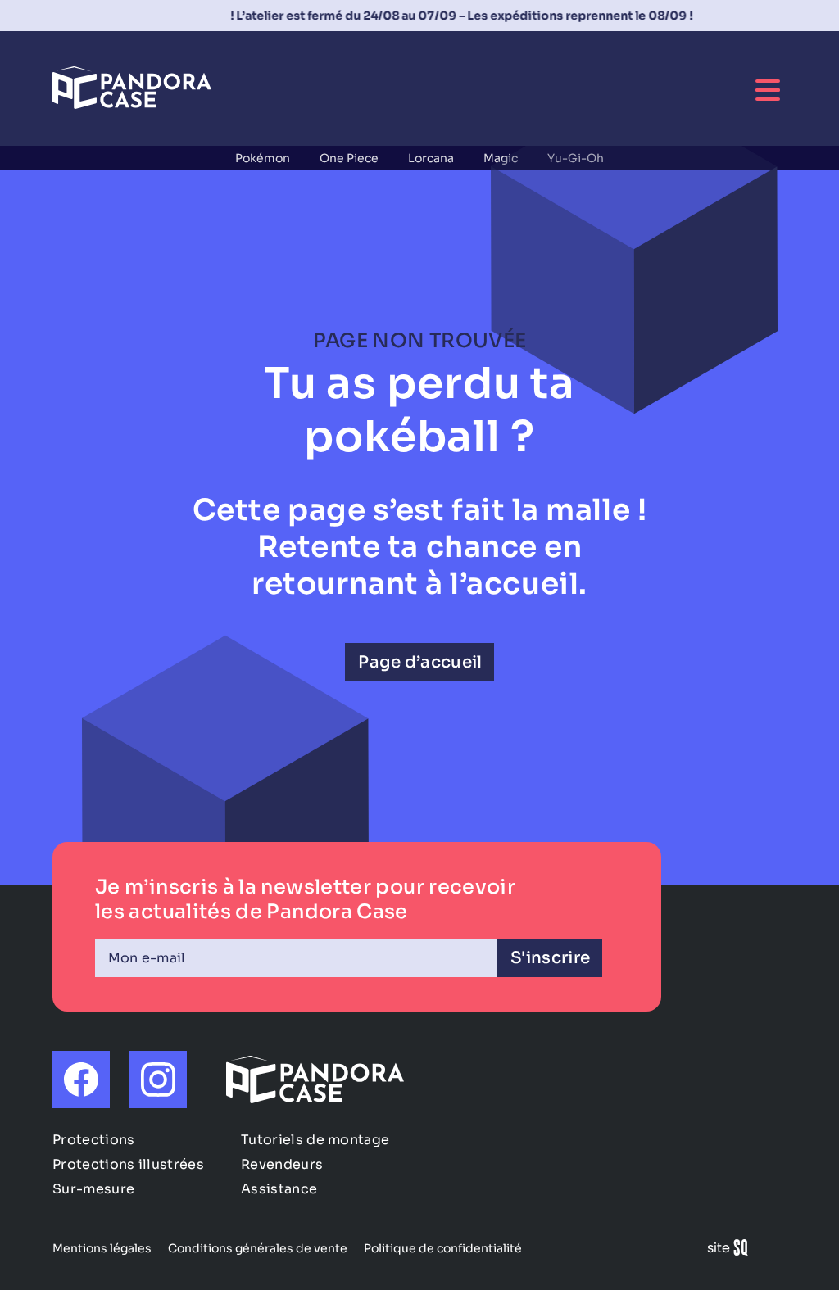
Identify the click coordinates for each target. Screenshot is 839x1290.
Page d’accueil (420, 662)
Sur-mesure (93, 1188)
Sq (733, 1250)
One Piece (349, 158)
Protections (93, 1139)
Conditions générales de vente (257, 1248)
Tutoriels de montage (315, 1139)
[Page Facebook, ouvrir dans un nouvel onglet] (81, 1079)
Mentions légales (102, 1248)
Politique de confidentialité (443, 1248)
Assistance (279, 1188)
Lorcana (431, 158)
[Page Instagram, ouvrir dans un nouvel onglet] (158, 1079)
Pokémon (262, 158)
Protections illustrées (128, 1164)
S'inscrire (550, 958)
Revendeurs (282, 1164)
